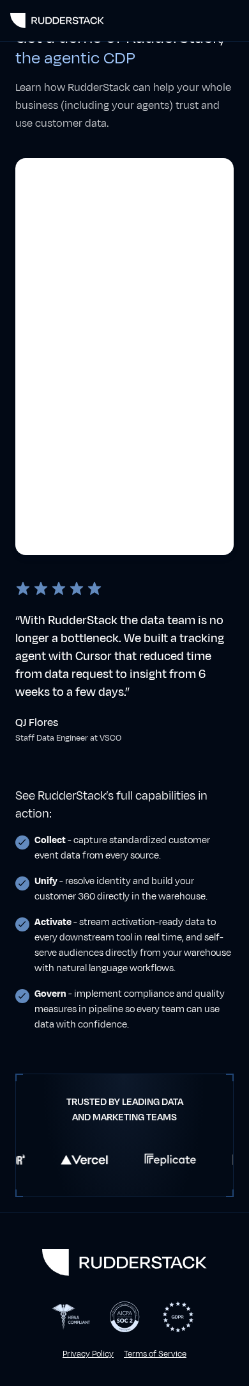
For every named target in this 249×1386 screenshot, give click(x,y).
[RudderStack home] (57, 20)
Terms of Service (155, 1354)
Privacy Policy (88, 1354)
